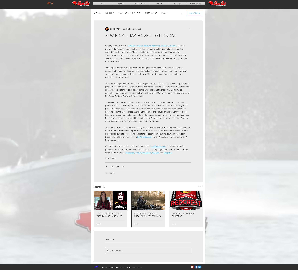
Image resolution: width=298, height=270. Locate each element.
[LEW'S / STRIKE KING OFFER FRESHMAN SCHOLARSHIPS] (110, 200)
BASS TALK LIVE (151, 13)
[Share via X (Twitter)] (112, 166)
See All (200, 187)
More (163, 13)
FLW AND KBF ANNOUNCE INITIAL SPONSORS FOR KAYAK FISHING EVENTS (148, 215)
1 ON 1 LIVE (109, 13)
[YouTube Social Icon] (192, 267)
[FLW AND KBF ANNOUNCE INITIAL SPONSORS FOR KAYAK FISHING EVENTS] (148, 200)
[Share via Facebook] (106, 166)
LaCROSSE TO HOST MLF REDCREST (183, 215)
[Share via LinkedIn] (118, 166)
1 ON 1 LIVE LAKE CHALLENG (129, 13)
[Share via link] (123, 166)
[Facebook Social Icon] (196, 267)
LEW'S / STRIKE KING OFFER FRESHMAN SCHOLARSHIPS (109, 215)
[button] (181, 13)
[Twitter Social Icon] (199, 267)
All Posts (97, 13)
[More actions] (190, 29)
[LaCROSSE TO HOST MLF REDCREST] (186, 200)
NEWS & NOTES (111, 158)
